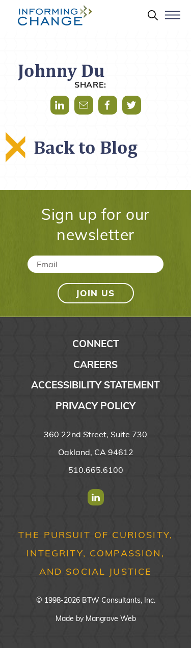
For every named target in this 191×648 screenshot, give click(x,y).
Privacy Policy (95, 406)
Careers (95, 364)
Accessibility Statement (95, 385)
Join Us (95, 293)
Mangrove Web (111, 618)
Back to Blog (86, 147)
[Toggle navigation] (173, 19)
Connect (95, 343)
